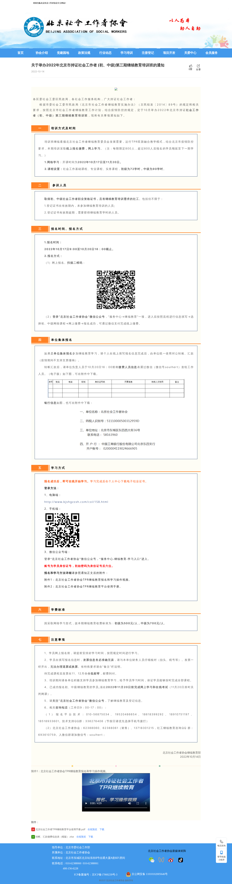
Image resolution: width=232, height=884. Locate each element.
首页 (20, 52)
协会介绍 (42, 52)
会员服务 (212, 52)
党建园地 (63, 52)
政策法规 (84, 52)
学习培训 (127, 52)
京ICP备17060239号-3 (104, 874)
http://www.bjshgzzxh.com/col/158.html (76, 502)
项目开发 (169, 52)
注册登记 (148, 52)
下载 (102, 829)
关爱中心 (190, 52)
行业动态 (105, 52)
